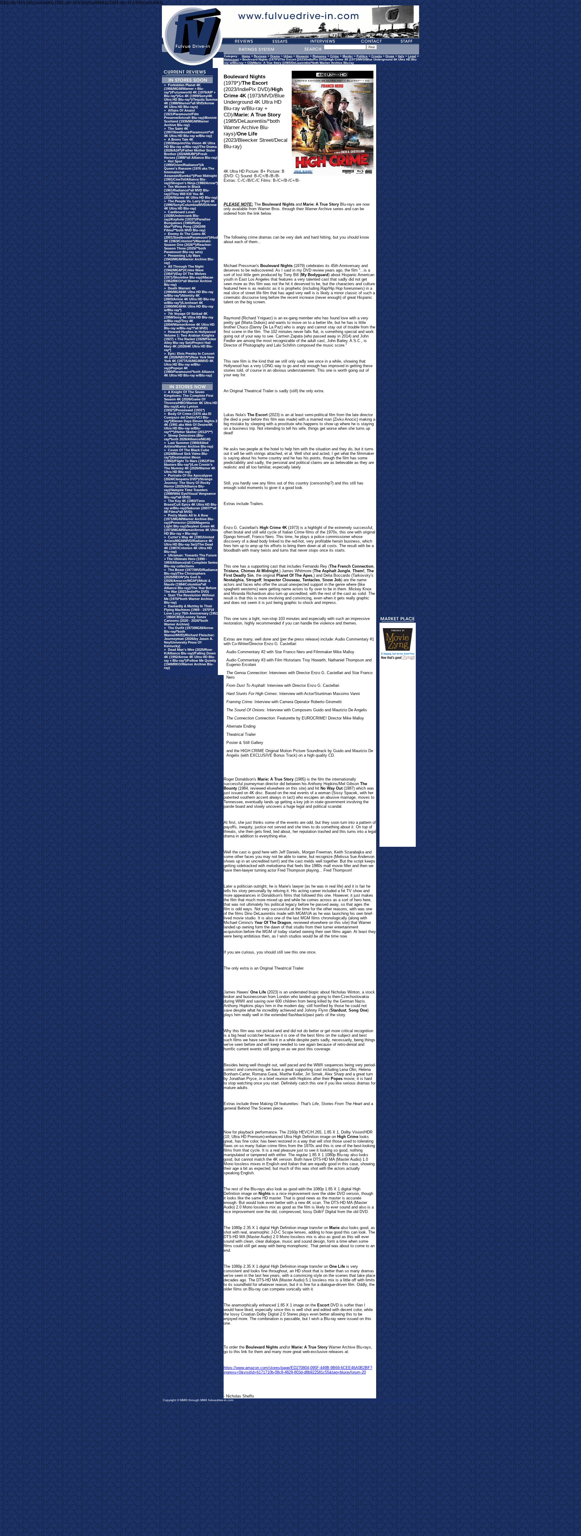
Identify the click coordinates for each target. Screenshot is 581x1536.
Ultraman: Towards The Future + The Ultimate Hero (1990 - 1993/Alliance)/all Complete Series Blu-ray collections (191, 560)
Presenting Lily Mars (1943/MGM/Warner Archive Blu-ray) (189, 259)
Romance (320, 56)
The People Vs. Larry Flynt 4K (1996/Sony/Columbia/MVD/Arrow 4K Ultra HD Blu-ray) (190, 204)
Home (246, 56)
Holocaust (231, 59)
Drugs (390, 56)
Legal (412, 56)
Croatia (376, 56)
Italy (401, 56)
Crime (334, 56)
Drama (275, 56)
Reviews (260, 56)
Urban (288, 56)
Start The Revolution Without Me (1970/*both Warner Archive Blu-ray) (189, 598)
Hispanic (302, 56)
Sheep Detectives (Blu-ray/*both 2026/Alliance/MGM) (187, 437)
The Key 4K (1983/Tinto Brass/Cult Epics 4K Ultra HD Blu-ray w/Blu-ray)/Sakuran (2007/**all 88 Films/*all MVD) (190, 506)
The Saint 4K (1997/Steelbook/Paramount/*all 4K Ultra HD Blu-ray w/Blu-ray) (189, 132)
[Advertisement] (397, 756)
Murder (348, 56)
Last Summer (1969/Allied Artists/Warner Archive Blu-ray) (188, 444)
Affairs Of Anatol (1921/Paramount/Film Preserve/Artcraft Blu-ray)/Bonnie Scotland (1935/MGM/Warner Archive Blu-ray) (190, 118)
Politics (362, 56)
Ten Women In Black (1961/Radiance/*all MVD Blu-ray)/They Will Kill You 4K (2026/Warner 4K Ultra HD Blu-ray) (191, 192)
